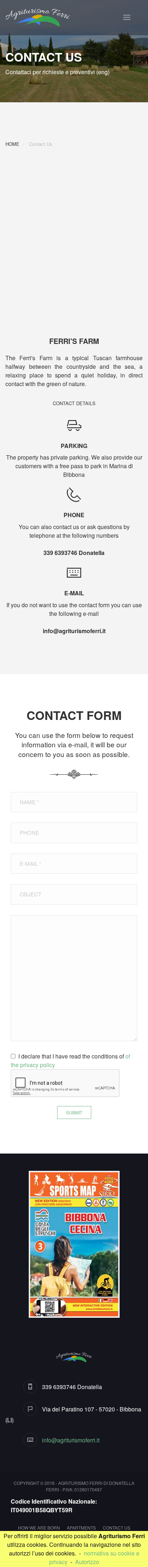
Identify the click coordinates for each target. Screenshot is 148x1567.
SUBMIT (74, 1112)
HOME (12, 143)
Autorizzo (87, 1562)
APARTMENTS (81, 1528)
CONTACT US (116, 1528)
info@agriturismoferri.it (74, 631)
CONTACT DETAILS (74, 403)
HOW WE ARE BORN (39, 1528)
